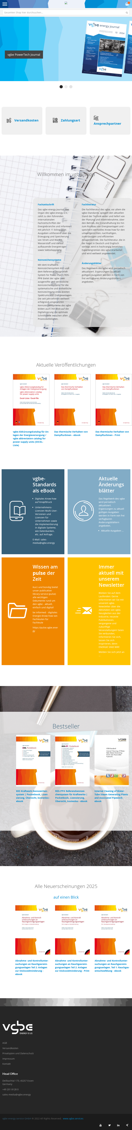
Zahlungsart (70, 120)
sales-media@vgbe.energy (16, 1094)
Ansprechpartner (107, 123)
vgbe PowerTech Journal (24, 54)
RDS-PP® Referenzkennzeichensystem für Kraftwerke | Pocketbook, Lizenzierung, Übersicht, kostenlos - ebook (71, 796)
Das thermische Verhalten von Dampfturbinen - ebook (71, 433)
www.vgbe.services (73, 1118)
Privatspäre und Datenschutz (18, 1053)
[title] (100, 1125)
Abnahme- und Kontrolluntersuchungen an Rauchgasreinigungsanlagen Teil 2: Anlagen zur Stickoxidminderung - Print (72, 965)
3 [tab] (70, 86)
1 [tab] (61, 86)
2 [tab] (66, 86)
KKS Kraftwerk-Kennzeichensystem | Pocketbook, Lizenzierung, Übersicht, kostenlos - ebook (33, 796)
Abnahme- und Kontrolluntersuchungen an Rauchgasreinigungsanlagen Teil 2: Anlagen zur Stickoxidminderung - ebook (31, 967)
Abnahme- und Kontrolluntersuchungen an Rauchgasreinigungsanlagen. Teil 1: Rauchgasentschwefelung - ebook (112, 965)
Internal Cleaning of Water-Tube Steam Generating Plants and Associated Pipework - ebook (111, 796)
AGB (4, 1042)
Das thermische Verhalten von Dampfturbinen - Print (112, 433)
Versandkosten (26, 120)
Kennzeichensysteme (49, 259)
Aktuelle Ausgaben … (112, 530)
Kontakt (6, 1063)
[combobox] (66, 12)
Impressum (8, 1058)
